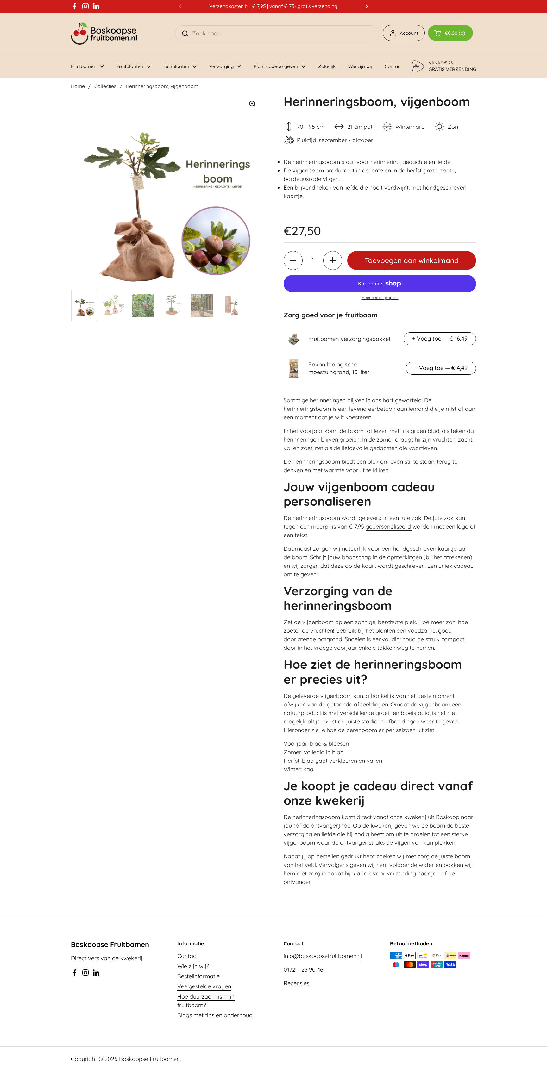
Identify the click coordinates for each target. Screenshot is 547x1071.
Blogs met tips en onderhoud (215, 1015)
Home (78, 86)
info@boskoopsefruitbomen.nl (323, 956)
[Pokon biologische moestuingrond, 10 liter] (294, 368)
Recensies (296, 983)
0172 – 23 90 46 (303, 969)
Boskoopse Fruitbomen (149, 1058)
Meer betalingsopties (380, 297)
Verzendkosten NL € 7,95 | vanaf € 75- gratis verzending (273, 6)
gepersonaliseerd (389, 526)
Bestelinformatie (198, 976)
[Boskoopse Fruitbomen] (104, 33)
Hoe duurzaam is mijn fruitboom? (206, 1001)
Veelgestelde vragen (204, 986)
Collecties (105, 86)
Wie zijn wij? (193, 966)
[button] (450, 33)
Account (409, 33)
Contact (187, 956)
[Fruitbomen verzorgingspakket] (294, 339)
